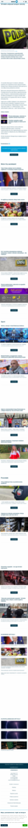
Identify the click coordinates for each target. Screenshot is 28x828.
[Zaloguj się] (26, 1)
